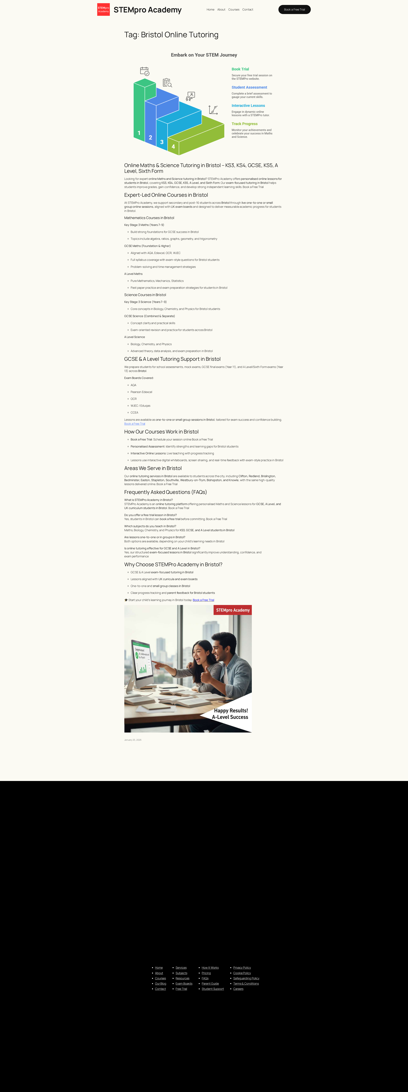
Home (159, 967)
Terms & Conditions (246, 983)
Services (181, 967)
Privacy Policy (242, 967)
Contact (160, 989)
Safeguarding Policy (246, 978)
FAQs (205, 978)
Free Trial (181, 989)
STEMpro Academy (148, 9)
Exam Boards (184, 983)
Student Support (213, 989)
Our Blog (160, 983)
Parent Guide (210, 983)
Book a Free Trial (294, 9)
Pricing (206, 973)
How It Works (210, 967)
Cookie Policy (242, 973)
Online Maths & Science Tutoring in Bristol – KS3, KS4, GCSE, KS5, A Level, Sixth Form (201, 168)
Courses (160, 978)
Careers (238, 989)
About (159, 973)
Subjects (181, 973)
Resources (182, 978)
